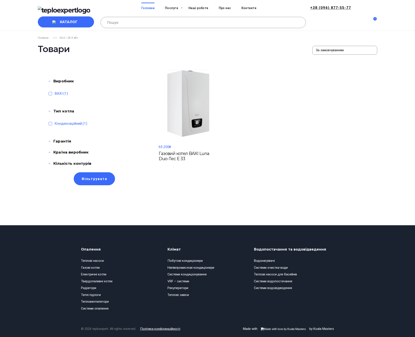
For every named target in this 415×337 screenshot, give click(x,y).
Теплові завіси (178, 295)
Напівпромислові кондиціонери (191, 268)
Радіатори (88, 288)
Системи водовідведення (273, 288)
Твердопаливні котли (96, 281)
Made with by (288, 329)
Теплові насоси (92, 261)
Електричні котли (93, 274)
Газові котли (90, 268)
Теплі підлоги (91, 295)
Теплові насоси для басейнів (275, 274)
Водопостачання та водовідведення (290, 249)
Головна (43, 37)
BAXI (61, 93)
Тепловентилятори (95, 301)
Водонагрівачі (264, 261)
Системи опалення (95, 308)
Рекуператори (178, 288)
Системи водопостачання (273, 281)
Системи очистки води (271, 268)
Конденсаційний (71, 123)
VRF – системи (178, 281)
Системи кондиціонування (187, 274)
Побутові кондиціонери (185, 261)
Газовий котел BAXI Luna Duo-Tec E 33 (184, 156)
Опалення (91, 249)
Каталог (69, 22)
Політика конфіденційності (160, 329)
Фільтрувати (94, 179)
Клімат (174, 249)
